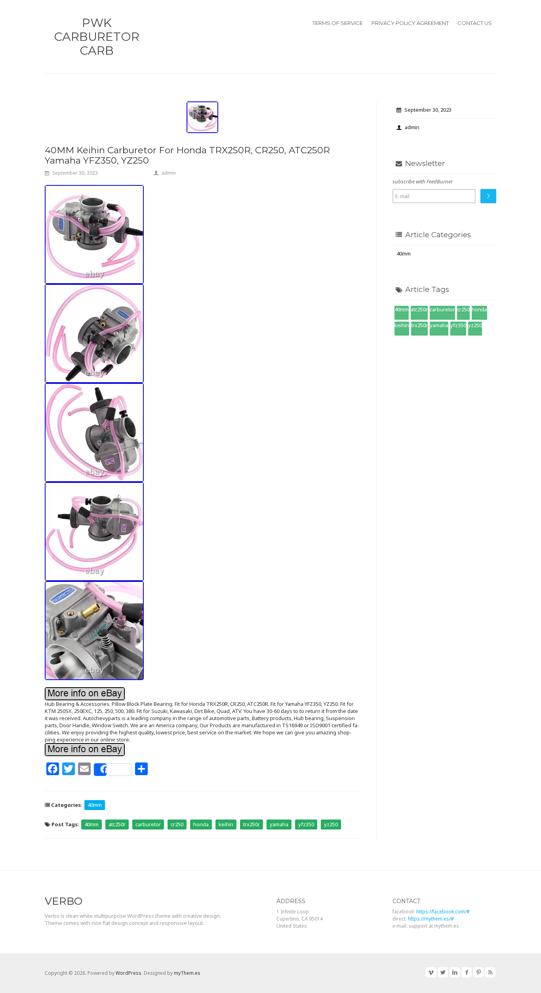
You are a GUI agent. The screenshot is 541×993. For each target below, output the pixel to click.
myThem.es (187, 973)
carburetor (148, 824)
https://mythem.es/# (431, 918)
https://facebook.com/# (443, 911)
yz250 (331, 824)
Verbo (63, 901)
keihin (226, 824)
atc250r (117, 824)
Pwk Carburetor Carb (96, 36)
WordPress (128, 973)
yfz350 (306, 824)
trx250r (251, 824)
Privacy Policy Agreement (410, 23)
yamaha (279, 824)
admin (169, 173)
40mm (95, 804)
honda (201, 824)
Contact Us (474, 23)
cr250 (177, 824)
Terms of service (337, 23)
